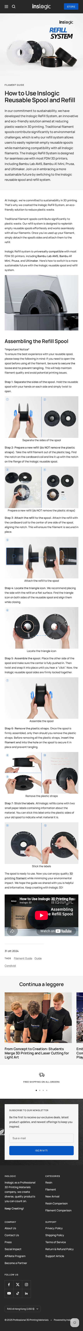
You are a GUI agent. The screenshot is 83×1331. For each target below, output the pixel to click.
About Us (10, 1228)
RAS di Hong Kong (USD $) (21, 1308)
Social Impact (13, 1249)
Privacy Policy (54, 1228)
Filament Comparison (58, 1210)
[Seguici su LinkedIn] (26, 1293)
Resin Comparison (56, 1203)
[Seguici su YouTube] (9, 1293)
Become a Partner (16, 1263)
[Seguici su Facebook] (9, 1284)
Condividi (10, 965)
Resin (48, 1182)
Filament (50, 1189)
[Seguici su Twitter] (17, 1284)
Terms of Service (55, 1242)
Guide (38, 958)
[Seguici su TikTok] (17, 1293)
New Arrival (52, 1196)
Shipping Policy (54, 1235)
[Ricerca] (13, 6)
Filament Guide (14, 84)
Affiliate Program (15, 1256)
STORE (71, 6)
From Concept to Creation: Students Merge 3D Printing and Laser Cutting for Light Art (37, 1052)
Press (8, 1242)
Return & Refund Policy (59, 1249)
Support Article (54, 1256)
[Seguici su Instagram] (26, 1284)
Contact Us (12, 1235)
